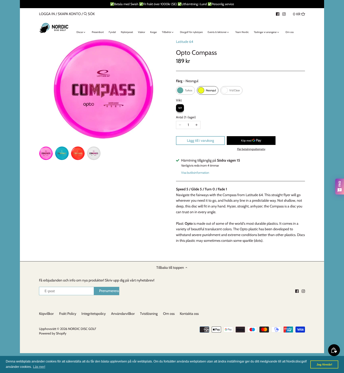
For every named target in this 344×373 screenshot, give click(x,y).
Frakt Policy (67, 313)
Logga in (47, 14)
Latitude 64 (184, 42)
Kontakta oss (189, 313)
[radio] (185, 90)
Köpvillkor (46, 313)
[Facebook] (277, 13)
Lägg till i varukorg (200, 140)
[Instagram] (284, 13)
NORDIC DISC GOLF (82, 329)
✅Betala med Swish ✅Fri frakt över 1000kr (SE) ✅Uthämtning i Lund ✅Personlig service (172, 4)
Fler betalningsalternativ (251, 149)
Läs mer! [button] (39, 366)
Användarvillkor (123, 313)
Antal (185, 117)
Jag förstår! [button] (324, 364)
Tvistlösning (149, 313)
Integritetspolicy (93, 313)
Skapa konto (69, 14)
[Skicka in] (85, 14)
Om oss (169, 313)
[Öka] (196, 125)
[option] (46, 153)
